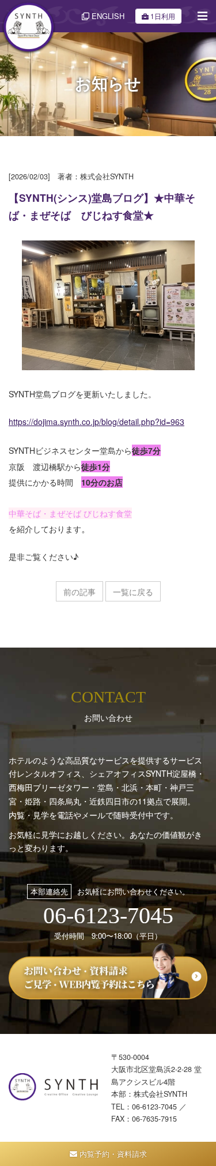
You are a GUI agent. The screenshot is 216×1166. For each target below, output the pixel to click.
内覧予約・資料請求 (112, 1153)
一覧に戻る (133, 591)
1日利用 (162, 16)
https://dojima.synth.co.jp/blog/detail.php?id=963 (96, 421)
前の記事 (79, 591)
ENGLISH (106, 15)
